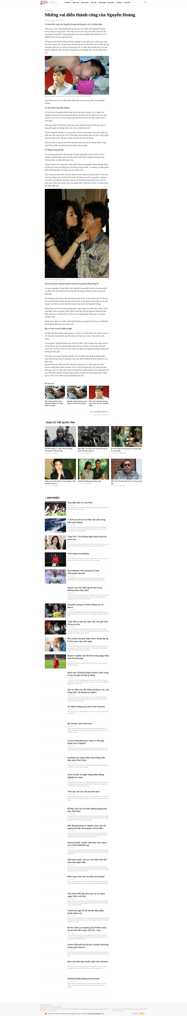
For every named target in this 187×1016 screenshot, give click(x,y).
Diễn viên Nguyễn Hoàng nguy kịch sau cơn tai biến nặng (99, 403)
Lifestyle (119, 2)
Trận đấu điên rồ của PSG (80, 503)
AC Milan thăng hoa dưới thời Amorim (86, 707)
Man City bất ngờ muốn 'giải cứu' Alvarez (87, 961)
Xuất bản (67, 2)
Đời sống (111, 2)
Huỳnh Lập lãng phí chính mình (89, 481)
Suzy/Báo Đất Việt (100, 412)
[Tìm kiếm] (145, 2)
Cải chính (127, 2)
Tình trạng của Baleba (78, 554)
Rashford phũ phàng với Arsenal (83, 979)
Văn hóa (93, 2)
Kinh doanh (85, 2)
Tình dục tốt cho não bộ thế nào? (83, 792)
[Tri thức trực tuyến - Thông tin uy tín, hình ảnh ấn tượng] (48, 2)
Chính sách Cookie (94, 1013)
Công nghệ (102, 2)
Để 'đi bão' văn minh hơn (79, 724)
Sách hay (76, 2)
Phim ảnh (49, 11)
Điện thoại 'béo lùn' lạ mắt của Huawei (86, 876)
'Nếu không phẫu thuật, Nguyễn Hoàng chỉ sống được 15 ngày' (54, 403)
